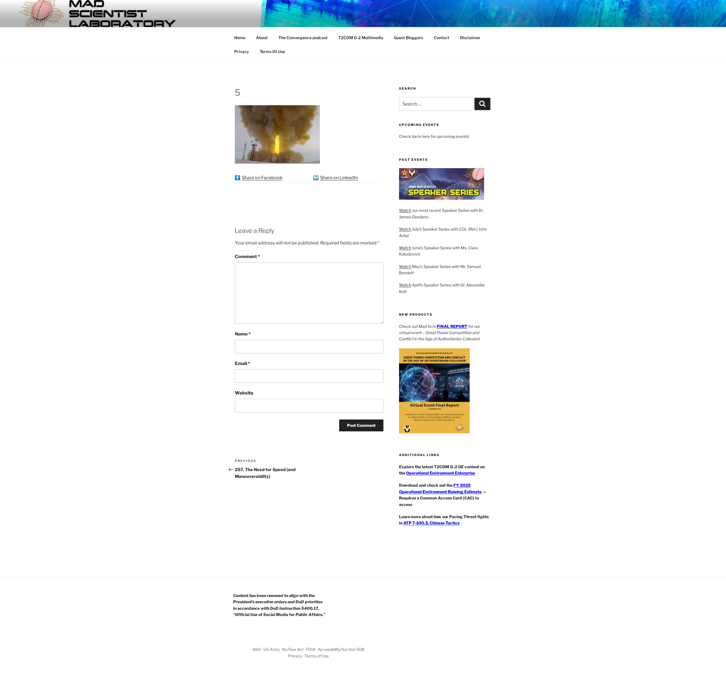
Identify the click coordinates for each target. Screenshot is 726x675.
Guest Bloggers (408, 37)
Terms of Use (317, 655)
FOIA (310, 649)
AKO (256, 649)
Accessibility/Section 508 (341, 649)
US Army (271, 649)
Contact (441, 37)
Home (239, 37)
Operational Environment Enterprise (440, 473)
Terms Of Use (272, 51)
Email (242, 363)
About (262, 37)
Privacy (241, 51)
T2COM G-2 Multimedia (360, 37)
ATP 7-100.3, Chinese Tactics (431, 522)
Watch (405, 210)
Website (244, 393)
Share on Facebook (262, 177)
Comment (247, 256)
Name (243, 334)
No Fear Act (292, 649)
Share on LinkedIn (339, 177)
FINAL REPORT (452, 326)
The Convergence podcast (303, 37)
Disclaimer (470, 37)
